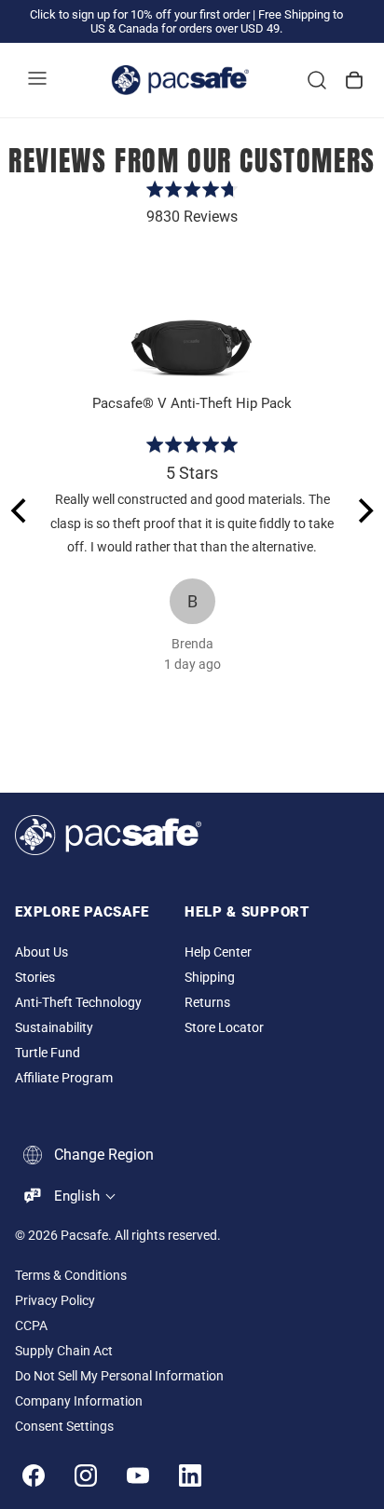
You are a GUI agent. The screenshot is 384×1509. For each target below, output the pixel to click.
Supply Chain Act (64, 1351)
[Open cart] (354, 80)
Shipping (210, 978)
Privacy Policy (55, 1301)
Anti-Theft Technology (78, 1003)
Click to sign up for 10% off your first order (140, 14)
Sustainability (54, 1028)
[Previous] (20, 511)
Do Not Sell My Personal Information (119, 1376)
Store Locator (224, 1028)
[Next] (363, 511)
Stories (35, 978)
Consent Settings (64, 1426)
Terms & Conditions (71, 1276)
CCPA (31, 1326)
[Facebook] (33, 1475)
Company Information (79, 1401)
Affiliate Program (64, 1078)
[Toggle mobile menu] (37, 80)
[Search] (317, 80)
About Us (41, 952)
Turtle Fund (47, 1053)
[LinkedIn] (190, 1475)
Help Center (218, 952)
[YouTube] (138, 1475)
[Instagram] (85, 1475)
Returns (207, 1003)
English (77, 1196)
